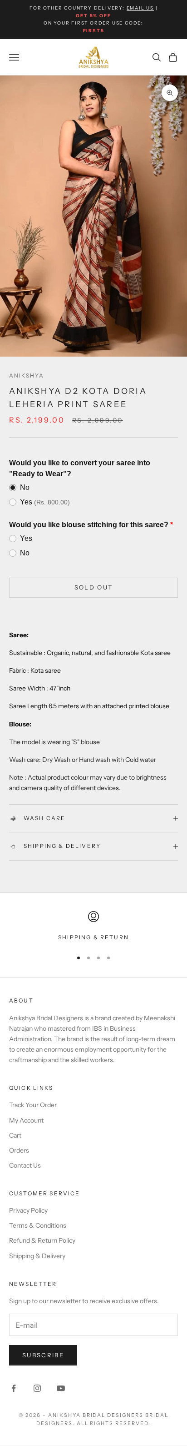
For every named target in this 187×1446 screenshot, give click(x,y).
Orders (19, 1150)
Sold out (93, 587)
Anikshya (26, 375)
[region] (93, 926)
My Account (26, 1120)
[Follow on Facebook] (13, 1388)
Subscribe (43, 1355)
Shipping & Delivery (37, 1256)
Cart (15, 1135)
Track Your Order (33, 1105)
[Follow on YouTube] (60, 1388)
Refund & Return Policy (42, 1240)
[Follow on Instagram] (37, 1388)
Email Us (140, 8)
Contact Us (25, 1165)
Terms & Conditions (37, 1225)
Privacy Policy (28, 1210)
